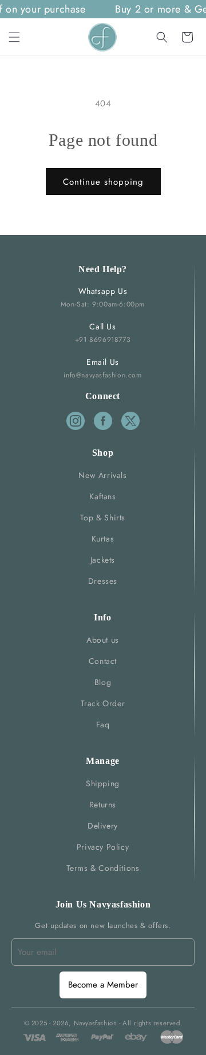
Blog (102, 682)
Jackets (102, 560)
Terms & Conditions (103, 868)
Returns (102, 804)
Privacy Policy (103, 847)
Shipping (103, 783)
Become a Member (103, 984)
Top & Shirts (102, 517)
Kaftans (102, 496)
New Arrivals (102, 475)
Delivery (103, 825)
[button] (14, 37)
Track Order (103, 703)
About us (102, 640)
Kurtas (103, 538)
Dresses (102, 581)
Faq (103, 724)
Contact (103, 661)
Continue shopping (103, 182)
